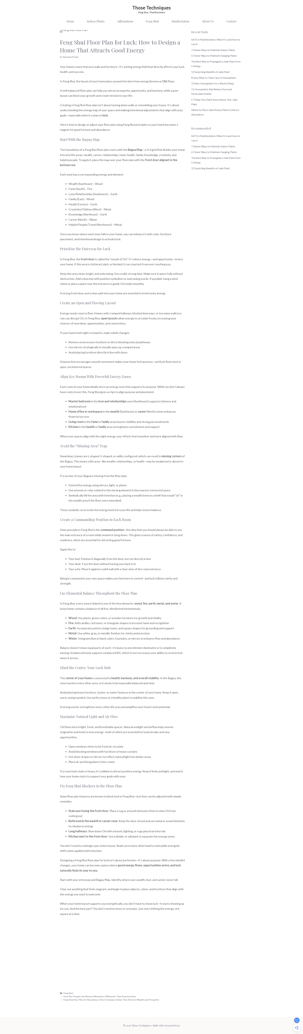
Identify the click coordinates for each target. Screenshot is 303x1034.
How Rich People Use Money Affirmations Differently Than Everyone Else (99, 996)
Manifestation (180, 21)
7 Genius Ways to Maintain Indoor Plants (213, 49)
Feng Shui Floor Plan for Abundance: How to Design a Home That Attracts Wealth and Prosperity (111, 999)
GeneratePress (172, 1025)
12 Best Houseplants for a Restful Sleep (212, 83)
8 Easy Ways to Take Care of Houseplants (213, 77)
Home (70, 21)
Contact (231, 21)
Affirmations (125, 21)
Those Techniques (151, 7)
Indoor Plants (95, 21)
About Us (208, 21)
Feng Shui (152, 21)
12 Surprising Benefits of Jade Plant (210, 71)
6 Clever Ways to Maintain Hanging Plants (214, 55)
